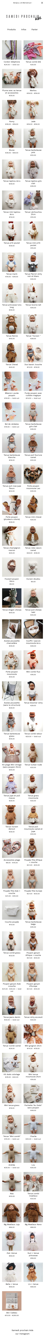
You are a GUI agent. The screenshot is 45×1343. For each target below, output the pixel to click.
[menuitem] (11, 29)
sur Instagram (22, 1333)
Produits (11, 29)
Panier (35, 29)
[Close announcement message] (42, 3)
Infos (23, 29)
